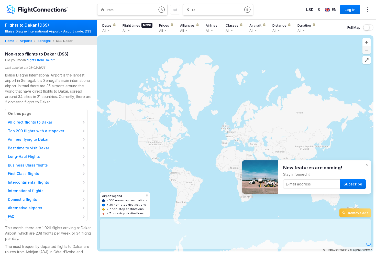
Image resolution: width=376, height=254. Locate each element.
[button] (366, 42)
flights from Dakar (40, 60)
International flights (25, 191)
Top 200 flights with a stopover (36, 131)
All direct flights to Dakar (30, 122)
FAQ (11, 216)
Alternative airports (25, 208)
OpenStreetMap (362, 249)
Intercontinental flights (28, 182)
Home (9, 41)
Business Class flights (28, 165)
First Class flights (23, 173)
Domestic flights (22, 199)
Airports (26, 41)
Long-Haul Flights (24, 156)
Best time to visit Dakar (28, 148)
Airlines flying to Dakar (28, 139)
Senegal (44, 41)
